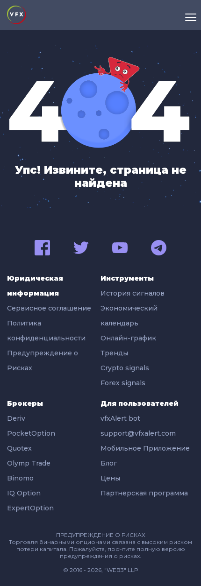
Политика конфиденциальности (46, 330)
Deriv (16, 418)
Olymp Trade (28, 463)
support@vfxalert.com (138, 433)
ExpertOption (30, 508)
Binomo (20, 478)
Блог (108, 463)
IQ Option (24, 493)
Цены (110, 478)
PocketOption (31, 433)
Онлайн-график (128, 338)
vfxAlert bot (120, 418)
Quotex (19, 448)
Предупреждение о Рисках (42, 360)
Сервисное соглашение (49, 308)
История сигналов (132, 293)
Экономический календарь (129, 315)
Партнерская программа (144, 493)
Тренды (114, 353)
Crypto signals (124, 368)
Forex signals (122, 383)
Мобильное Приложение (145, 448)
